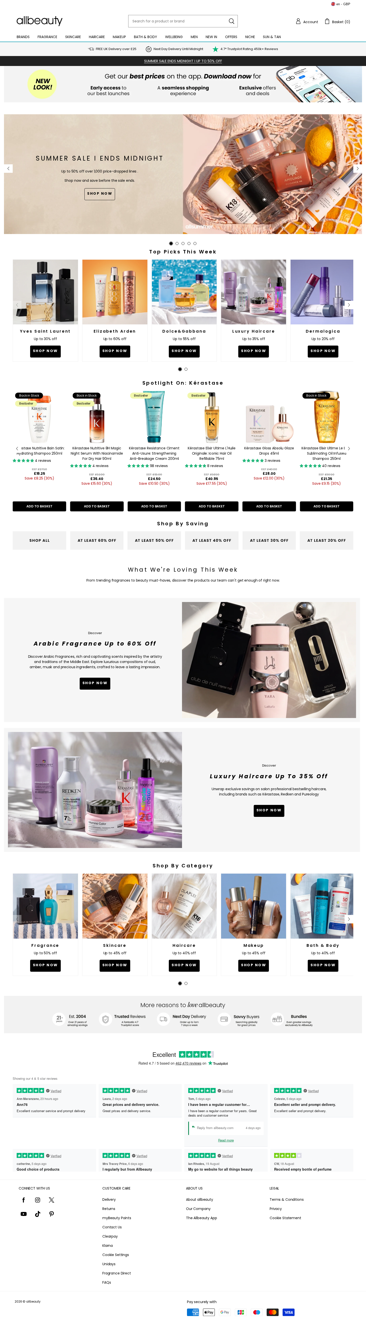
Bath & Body (145, 36)
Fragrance (47, 36)
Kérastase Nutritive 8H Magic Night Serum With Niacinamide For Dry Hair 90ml (97, 453)
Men (194, 36)
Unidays (109, 1264)
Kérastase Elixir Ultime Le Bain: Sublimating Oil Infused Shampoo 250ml (327, 453)
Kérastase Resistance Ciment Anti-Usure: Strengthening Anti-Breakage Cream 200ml (154, 453)
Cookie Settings (115, 1254)
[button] (306, 21)
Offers (231, 36)
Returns (108, 1208)
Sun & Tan (272, 36)
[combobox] (183, 21)
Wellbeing (174, 36)
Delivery (109, 1199)
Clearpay (110, 1236)
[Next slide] (357, 168)
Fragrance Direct (116, 1273)
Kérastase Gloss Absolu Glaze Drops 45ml (269, 451)
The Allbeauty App (201, 1217)
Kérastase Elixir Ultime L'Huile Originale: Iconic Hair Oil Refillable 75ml (212, 453)
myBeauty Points (116, 1217)
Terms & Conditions (287, 1199)
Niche (250, 36)
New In (211, 36)
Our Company (198, 1208)
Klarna (107, 1245)
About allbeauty (199, 1199)
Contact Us (112, 1227)
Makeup (119, 36)
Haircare (97, 36)
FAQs (106, 1282)
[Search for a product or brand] (231, 21)
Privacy (276, 1208)
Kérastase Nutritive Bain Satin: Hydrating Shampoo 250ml (39, 451)
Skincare (73, 36)
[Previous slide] (8, 168)
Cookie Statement (285, 1217)
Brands (23, 36)
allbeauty (33, 1301)
